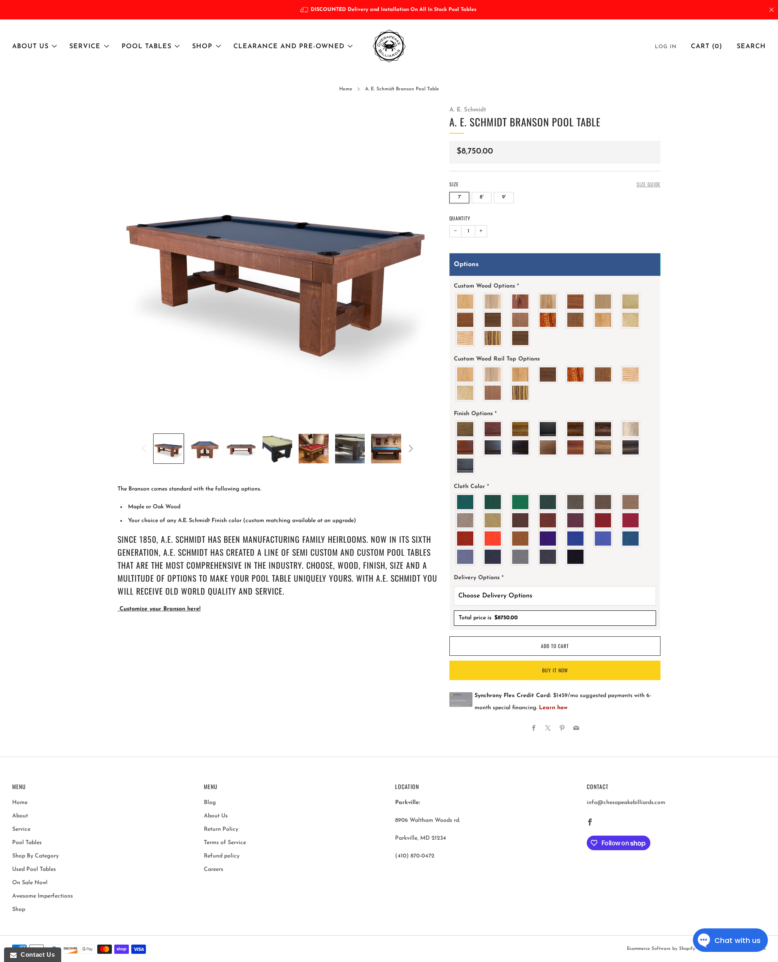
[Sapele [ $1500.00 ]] (465, 320)
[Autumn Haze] (520, 429)
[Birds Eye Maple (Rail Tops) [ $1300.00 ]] (631, 320)
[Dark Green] (493, 502)
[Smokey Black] (465, 466)
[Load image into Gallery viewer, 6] (350, 448)
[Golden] (493, 520)
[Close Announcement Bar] (771, 9)
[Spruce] (548, 502)
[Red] (631, 520)
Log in (666, 46)
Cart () (706, 46)
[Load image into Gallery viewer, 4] (277, 448)
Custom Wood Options (486, 286)
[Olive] (576, 502)
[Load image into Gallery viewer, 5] (313, 448)
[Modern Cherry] (576, 447)
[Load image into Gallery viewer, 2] (205, 448)
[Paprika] (465, 538)
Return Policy (221, 829)
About (20, 816)
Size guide (648, 184)
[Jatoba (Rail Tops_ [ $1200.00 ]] (576, 320)
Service (84, 46)
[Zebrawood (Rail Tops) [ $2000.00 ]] (493, 338)
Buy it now (555, 670)
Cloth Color (471, 487)
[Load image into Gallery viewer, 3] (241, 448)
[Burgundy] (603, 520)
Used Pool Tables (34, 869)
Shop (202, 46)
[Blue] (631, 538)
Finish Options (475, 414)
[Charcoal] (548, 557)
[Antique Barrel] (465, 429)
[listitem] (389, 9)
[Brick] (548, 520)
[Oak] (465, 301)
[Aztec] (520, 538)
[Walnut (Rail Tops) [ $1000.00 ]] (520, 338)
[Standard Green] (465, 502)
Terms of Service (225, 843)
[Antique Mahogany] (493, 429)
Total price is (488, 618)
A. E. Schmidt (467, 110)
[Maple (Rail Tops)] (493, 374)
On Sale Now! (29, 883)
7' (459, 197)
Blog (210, 803)
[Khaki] (465, 520)
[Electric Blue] (603, 538)
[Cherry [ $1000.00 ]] (548, 301)
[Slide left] (144, 448)
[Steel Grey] (520, 557)
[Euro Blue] (576, 538)
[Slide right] (411, 448)
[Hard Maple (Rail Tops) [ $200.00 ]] (603, 320)
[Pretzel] (603, 447)
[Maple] (493, 301)
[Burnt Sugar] (576, 429)
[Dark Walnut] (520, 447)
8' (481, 197)
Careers (213, 869)
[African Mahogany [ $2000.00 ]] (576, 301)
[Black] (548, 429)
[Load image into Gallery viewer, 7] (386, 448)
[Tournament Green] (520, 502)
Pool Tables (146, 46)
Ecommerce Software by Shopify (661, 949)
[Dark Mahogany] (493, 447)
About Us (30, 46)
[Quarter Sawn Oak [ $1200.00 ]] (631, 301)
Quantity (459, 218)
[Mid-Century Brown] (548, 447)
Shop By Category (35, 856)
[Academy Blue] (465, 557)
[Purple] (548, 538)
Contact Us (36, 954)
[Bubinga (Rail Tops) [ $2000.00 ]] (520, 320)
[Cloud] (631, 429)
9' (504, 197)
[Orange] (493, 538)
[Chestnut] (603, 429)
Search (751, 46)
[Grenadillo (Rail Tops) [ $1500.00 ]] (548, 320)
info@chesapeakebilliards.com (626, 803)
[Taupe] (603, 502)
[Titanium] (493, 557)
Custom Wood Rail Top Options (497, 359)
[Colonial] (465, 447)
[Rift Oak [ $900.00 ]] (603, 301)
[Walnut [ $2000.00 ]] (493, 320)
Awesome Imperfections (42, 896)
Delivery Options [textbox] (479, 578)
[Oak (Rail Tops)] (465, 374)
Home (345, 89)
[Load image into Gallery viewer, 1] (168, 448)
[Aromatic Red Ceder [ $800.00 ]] (520, 301)
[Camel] (631, 502)
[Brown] (520, 520)
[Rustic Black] (631, 447)
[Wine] (576, 520)
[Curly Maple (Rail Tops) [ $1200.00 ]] (465, 338)
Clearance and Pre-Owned (288, 46)
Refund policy (221, 856)
